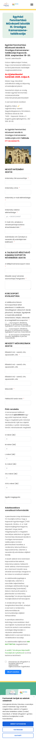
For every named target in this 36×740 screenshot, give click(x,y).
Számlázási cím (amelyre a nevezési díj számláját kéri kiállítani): (16, 239)
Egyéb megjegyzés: (12, 497)
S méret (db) (10, 435)
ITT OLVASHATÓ (12, 141)
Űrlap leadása (13, 672)
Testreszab (18, 730)
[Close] (34, 697)
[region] (18, 717)
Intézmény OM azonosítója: (16, 178)
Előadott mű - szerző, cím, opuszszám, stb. (15, 353)
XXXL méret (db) (11, 483)
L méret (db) (10, 454)
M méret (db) (10, 444)
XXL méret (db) (11, 474)
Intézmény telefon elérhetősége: (12, 211)
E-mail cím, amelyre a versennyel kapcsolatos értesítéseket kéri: (14, 224)
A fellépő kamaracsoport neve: (17, 264)
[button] (32, 4)
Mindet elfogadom (18, 724)
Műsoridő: (9, 389)
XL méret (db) (10, 464)
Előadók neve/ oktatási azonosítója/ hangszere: (15, 277)
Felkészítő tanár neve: (14, 399)
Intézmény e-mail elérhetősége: (18, 197)
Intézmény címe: (11, 188)
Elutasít (18, 735)
